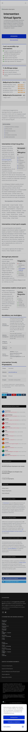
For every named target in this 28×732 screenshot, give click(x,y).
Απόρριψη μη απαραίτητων (14, 722)
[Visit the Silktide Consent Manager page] (23, 726)
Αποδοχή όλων (14, 717)
